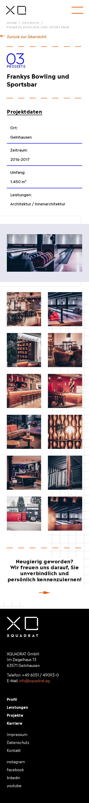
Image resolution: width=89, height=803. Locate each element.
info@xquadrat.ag (34, 680)
